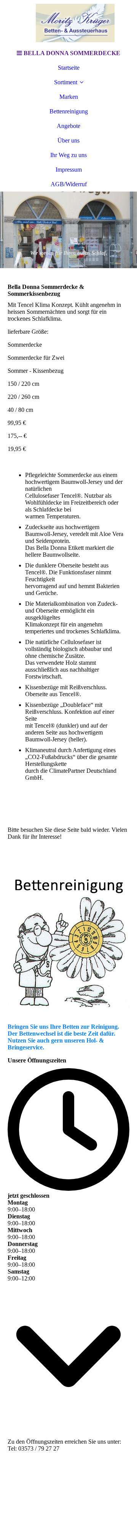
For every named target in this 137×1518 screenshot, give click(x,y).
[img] (68, 23)
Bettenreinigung (68, 111)
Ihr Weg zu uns (68, 155)
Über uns (68, 140)
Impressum (69, 169)
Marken (68, 96)
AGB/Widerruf (69, 184)
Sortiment (65, 82)
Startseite (69, 67)
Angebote (68, 126)
